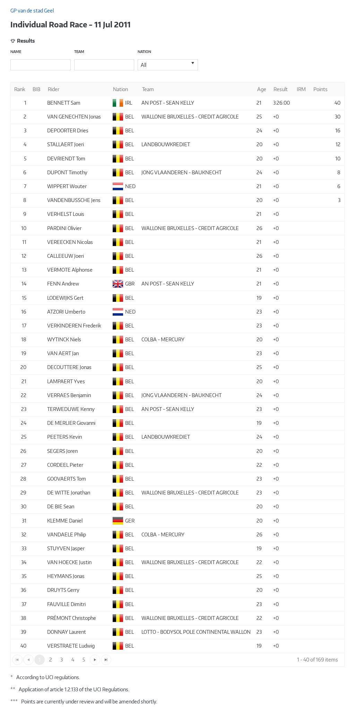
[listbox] (168, 64)
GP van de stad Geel (32, 11)
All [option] (143, 65)
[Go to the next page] (95, 660)
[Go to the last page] (106, 660)
